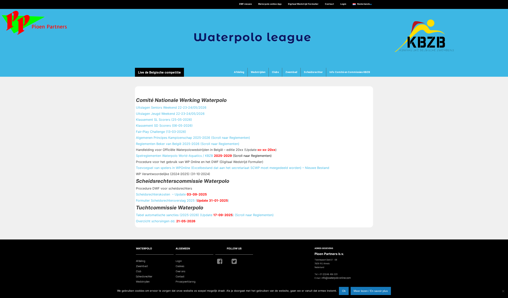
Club (138, 271)
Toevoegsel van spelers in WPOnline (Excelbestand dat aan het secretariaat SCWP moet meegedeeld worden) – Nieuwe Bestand (232, 168)
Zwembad (291, 72)
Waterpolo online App (270, 4)
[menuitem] (245, 4)
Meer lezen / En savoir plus (371, 290)
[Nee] (503, 291)
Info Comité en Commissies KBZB (349, 72)
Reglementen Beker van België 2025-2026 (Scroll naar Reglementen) (187, 144)
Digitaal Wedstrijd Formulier (303, 4)
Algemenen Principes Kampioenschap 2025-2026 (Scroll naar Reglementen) (193, 138)
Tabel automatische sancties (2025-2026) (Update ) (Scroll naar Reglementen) (205, 215)
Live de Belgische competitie (159, 72)
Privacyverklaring (185, 281)
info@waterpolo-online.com (336, 277)
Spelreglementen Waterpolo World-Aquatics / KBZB (204, 156)
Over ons (180, 271)
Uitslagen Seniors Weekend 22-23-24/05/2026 (171, 107)
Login (343, 4)
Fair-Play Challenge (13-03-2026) (161, 132)
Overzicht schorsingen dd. (165, 221)
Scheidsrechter (313, 72)
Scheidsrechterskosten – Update (171, 194)
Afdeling (239, 72)
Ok (344, 290)
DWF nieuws (245, 4)
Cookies (180, 266)
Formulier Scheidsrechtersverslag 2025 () (182, 200)
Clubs (275, 72)
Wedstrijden (258, 72)
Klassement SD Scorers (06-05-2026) (164, 125)
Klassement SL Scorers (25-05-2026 (164, 120)
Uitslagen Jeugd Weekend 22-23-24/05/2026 (170, 114)
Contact (329, 4)
